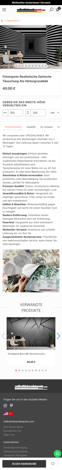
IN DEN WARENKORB (24, 463)
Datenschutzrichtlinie (16, 451)
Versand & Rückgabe (15, 455)
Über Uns (9, 434)
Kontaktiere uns (12, 430)
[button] (16, 66)
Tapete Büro (12, 20)
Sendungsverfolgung (15, 447)
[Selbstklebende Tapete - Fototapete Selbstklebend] (31, 10)
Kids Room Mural (13, 426)
